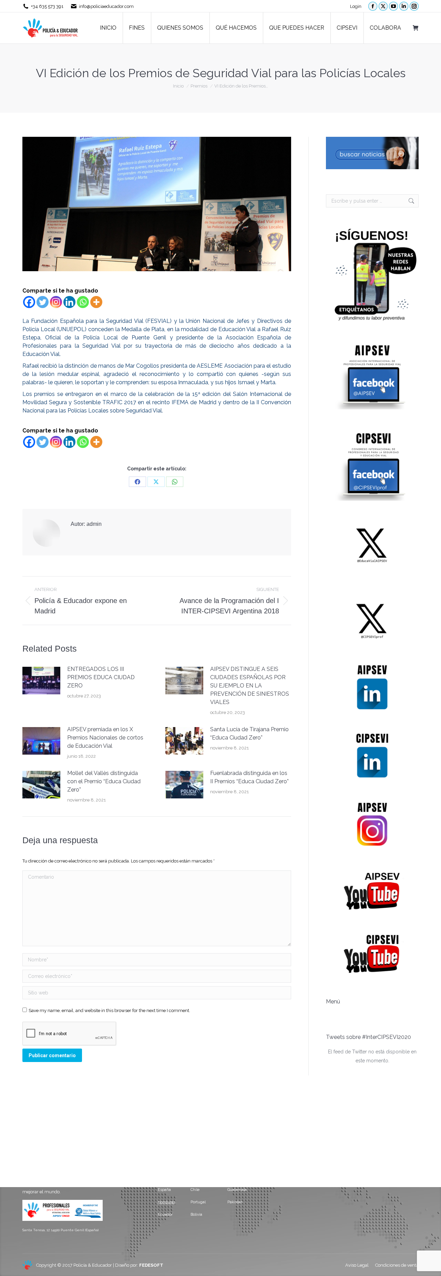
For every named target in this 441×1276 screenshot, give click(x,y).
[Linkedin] (69, 302)
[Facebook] (29, 302)
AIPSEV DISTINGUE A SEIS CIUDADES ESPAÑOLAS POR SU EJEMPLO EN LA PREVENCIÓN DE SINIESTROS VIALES (249, 685)
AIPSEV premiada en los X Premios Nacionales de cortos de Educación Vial (105, 737)
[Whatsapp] (83, 302)
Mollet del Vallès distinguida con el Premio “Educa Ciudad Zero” (104, 781)
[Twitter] (43, 302)
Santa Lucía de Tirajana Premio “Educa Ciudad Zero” (249, 733)
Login (355, 6)
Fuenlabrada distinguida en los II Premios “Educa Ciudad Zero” (249, 777)
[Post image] (41, 680)
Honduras (166, 1202)
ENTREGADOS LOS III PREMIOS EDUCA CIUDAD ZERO (101, 677)
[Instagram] (56, 302)
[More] (96, 302)
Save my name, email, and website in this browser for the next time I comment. (109, 1010)
